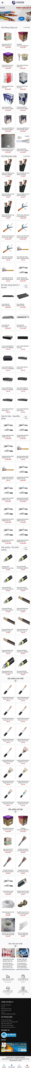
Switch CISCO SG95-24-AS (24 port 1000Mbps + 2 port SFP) (23, 383)
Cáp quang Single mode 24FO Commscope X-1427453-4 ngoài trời (8, 645)
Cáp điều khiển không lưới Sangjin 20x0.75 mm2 (8, 713)
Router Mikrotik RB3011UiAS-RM (8, 299)
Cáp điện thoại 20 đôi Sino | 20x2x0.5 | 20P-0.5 (8, 865)
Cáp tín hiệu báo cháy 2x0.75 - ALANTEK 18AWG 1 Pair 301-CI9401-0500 (23, 273)
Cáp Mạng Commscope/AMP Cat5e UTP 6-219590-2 (23, 39)
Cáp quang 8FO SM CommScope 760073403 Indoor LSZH (8, 582)
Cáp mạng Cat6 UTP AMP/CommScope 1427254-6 (8, 39)
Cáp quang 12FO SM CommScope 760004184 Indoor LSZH (23, 582)
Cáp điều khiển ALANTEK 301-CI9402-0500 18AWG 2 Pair (23, 493)
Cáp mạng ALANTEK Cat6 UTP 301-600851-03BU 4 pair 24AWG (23, 123)
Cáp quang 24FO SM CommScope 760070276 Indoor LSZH (8, 603)
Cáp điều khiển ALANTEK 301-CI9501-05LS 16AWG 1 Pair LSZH (23, 451)
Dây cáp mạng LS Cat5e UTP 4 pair (8, 81)
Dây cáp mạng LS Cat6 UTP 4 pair (23, 81)
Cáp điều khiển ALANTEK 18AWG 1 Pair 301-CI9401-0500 (23, 472)
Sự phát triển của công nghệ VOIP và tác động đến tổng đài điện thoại (22, 959)
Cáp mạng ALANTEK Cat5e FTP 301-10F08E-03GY (23, 102)
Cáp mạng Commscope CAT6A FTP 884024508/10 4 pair (23, 60)
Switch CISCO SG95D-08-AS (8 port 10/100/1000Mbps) (23, 341)
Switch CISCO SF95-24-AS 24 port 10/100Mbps (8, 383)
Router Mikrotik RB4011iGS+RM (23, 299)
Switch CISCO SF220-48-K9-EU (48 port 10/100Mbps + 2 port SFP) (23, 404)
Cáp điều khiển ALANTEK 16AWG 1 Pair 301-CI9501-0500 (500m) (8, 430)
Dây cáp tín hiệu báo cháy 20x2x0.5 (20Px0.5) (23, 189)
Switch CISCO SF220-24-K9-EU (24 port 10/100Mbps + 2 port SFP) (8, 404)
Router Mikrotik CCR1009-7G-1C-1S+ (23, 320)
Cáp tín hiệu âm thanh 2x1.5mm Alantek (8, 886)
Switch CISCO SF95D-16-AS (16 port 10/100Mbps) (8, 362)
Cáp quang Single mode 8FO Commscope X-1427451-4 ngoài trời (8, 624)
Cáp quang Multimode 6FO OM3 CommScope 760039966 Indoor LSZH (8, 666)
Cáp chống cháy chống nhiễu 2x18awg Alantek (8, 273)
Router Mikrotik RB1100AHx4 (8, 320)
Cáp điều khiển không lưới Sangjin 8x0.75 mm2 (8, 755)
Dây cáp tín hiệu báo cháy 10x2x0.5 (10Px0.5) (8, 210)
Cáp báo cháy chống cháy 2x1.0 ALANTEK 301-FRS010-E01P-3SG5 (23, 210)
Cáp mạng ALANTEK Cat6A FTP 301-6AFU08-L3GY (23, 144)
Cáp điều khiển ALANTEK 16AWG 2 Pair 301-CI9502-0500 (8, 451)
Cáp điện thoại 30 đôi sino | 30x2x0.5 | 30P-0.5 (23, 844)
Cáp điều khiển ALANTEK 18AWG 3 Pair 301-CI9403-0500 (8, 514)
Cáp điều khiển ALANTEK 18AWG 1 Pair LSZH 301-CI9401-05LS (8, 472)
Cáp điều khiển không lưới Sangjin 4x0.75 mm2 (8, 797)
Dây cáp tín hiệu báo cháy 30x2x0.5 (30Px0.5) (8, 189)
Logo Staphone (18, 2)
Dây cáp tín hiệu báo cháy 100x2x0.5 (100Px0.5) (8, 168)
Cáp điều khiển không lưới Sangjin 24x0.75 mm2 (23, 692)
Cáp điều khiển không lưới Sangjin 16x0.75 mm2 (23, 713)
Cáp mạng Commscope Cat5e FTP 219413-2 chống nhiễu (8, 60)
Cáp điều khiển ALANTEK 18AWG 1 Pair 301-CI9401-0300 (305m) (8, 493)
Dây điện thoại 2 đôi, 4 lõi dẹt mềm (8, 907)
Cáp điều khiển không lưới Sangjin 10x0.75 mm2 (23, 734)
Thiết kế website (5, 1014)
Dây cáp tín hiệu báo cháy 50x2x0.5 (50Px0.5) (23, 168)
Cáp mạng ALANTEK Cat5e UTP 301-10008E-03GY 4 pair (8, 102)
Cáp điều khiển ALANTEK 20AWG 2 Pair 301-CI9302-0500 (8, 535)
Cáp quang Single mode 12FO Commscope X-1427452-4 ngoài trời (23, 624)
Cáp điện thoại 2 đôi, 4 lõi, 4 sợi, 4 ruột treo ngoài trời (23, 907)
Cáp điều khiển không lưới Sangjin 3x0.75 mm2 (23, 797)
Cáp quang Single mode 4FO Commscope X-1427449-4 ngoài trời (23, 603)
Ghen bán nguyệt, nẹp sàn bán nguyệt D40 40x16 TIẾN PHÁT (23, 928)
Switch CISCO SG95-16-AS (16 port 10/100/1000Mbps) (23, 362)
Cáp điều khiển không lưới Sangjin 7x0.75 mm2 (23, 755)
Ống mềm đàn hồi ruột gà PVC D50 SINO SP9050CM (8, 928)
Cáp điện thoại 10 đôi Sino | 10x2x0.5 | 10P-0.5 (23, 865)
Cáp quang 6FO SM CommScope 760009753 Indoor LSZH (23, 561)
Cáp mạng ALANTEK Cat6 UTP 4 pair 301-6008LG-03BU (8, 123)
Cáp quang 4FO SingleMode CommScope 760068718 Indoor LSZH (8, 561)
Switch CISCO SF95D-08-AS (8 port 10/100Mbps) (8, 341)
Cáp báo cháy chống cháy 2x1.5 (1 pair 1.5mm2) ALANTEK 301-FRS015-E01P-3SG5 (8, 231)
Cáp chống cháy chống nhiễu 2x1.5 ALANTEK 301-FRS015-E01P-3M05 (8, 252)
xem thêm (27, 27)
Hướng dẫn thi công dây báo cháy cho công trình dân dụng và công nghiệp (8, 959)
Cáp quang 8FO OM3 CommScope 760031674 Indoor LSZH (23, 666)
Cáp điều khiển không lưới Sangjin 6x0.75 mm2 (8, 776)
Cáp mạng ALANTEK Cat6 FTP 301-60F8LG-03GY (8, 144)
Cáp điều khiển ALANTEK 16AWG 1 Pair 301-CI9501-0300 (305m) (23, 430)
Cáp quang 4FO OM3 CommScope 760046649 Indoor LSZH (23, 645)
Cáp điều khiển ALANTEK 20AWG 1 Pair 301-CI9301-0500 (23, 514)
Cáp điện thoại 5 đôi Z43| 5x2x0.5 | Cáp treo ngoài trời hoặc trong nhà (23, 886)
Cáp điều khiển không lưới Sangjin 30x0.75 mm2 (8, 692)
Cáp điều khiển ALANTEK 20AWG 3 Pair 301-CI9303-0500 (23, 535)
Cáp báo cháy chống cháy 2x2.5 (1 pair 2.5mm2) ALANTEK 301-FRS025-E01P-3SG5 (23, 231)
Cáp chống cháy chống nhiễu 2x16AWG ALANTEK (23, 252)
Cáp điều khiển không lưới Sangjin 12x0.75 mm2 (8, 734)
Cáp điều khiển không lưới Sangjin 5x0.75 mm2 (23, 776)
